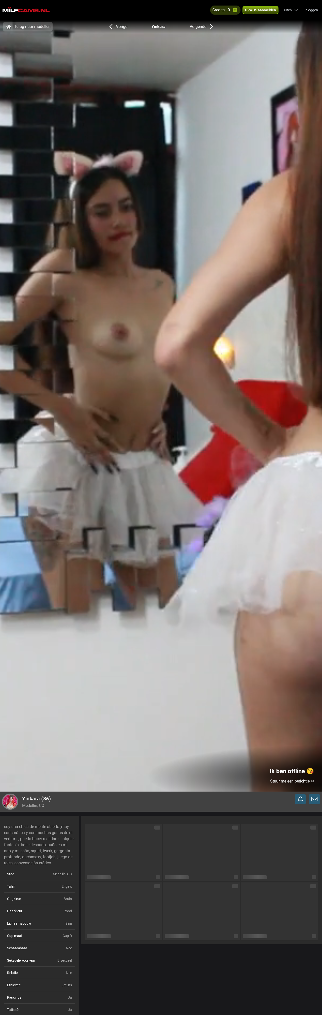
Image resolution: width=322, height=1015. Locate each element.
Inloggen (311, 10)
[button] (290, 10)
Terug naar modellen (32, 26)
